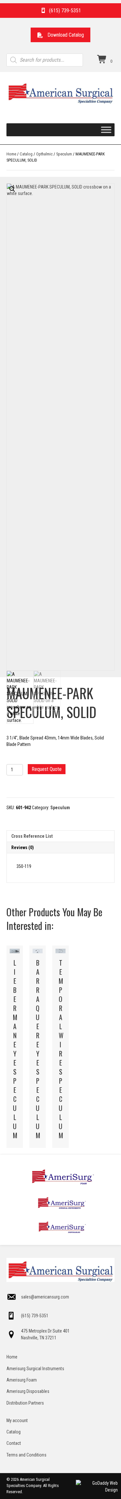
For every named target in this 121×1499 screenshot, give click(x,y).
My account (17, 1420)
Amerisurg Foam (21, 1380)
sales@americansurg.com (45, 1296)
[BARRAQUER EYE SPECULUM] (37, 1046)
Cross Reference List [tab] (32, 836)
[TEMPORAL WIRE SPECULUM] (60, 1046)
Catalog (26, 154)
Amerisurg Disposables (27, 1391)
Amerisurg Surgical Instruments (35, 1368)
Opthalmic (44, 154)
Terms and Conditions (26, 1454)
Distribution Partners (25, 1403)
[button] (60, 35)
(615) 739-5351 (34, 1315)
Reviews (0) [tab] (22, 847)
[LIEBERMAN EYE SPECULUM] (14, 1046)
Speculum (64, 154)
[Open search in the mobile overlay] (44, 60)
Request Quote (47, 769)
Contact (13, 1443)
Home (11, 154)
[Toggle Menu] (106, 130)
